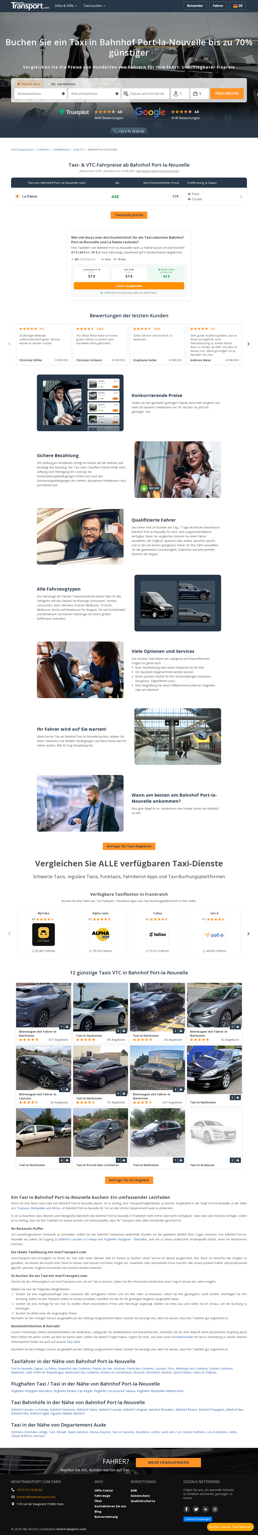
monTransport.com (22, 149)
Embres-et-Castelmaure (116, 1372)
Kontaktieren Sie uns (110, 1506)
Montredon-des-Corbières (82, 1372)
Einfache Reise (30, 84)
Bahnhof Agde (39, 1413)
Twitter (196, 1509)
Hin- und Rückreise (63, 84)
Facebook (186, 1509)
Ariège (43, 1432)
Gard (164, 1432)
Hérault (61, 1432)
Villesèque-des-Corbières (192, 1368)
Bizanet (167, 1372)
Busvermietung (106, 1517)
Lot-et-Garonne (217, 1432)
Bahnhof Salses (87, 1409)
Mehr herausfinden (168, 1462)
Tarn (52, 1432)
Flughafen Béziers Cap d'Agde (72, 1391)
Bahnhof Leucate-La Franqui (78, 1239)
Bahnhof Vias (234, 1409)
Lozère (155, 1432)
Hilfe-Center (104, 1490)
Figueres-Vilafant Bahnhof (67, 1413)
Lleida (232, 1432)
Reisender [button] (195, 5)
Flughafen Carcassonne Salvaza (114, 1391)
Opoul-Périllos (182, 1372)
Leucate (160, 1368)
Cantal (15, 1436)
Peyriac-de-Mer (102, 1368)
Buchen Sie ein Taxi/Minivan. (230, 1527)
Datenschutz (140, 1496)
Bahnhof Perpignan (211, 1409)
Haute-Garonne (78, 1432)
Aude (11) (78, 149)
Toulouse (23, 1208)
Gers (172, 1432)
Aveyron (105, 1432)
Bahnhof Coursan (110, 1409)
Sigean (38, 1368)
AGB (134, 1490)
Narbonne (17, 1372)
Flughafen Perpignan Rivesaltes (31, 1391)
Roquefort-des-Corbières (74, 1368)
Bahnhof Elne (20, 1413)
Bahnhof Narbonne (62, 1409)
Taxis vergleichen (129, 286)
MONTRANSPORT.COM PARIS (36, 1481)
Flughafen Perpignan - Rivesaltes (125, 1239)
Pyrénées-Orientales (24, 1432)
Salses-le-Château (204, 1372)
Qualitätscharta (143, 1501)
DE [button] (240, 5)
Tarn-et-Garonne (123, 1432)
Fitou (170, 1368)
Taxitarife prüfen (129, 215)
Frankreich (43, 149)
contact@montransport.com (36, 1497)
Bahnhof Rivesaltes (161, 1409)
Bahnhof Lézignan (135, 1409)
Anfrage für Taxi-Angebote (129, 846)
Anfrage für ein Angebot (129, 1180)
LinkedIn (205, 1509)
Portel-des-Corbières (140, 1368)
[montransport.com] (31, 5)
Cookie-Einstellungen (197, 1519)
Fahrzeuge (102, 1496)
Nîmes (56, 1208)
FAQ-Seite (73, 1342)
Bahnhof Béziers (186, 1409)
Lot (179, 1432)
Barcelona (142, 1432)
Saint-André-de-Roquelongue (44, 1372)
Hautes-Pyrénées (194, 1432)
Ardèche (26, 1436)
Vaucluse (39, 1436)
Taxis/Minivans (61, 149)
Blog (98, 1511)
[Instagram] (215, 1509)
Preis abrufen (227, 93)
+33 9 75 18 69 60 (130, 131)
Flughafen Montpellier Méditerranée (160, 1391)
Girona (93, 1432)
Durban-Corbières (221, 1368)
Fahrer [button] (218, 5)
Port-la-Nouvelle (21, 1368)
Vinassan (139, 1372)
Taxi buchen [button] (92, 5)
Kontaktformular (182, 1337)
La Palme (50, 1368)
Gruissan (119, 1368)
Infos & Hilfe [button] (64, 5)
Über (98, 1501)
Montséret (153, 1372)
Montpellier (38, 1208)
